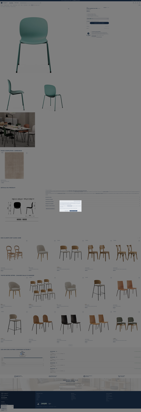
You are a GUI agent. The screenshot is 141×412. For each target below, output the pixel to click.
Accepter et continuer (73, 210)
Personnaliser (66, 210)
